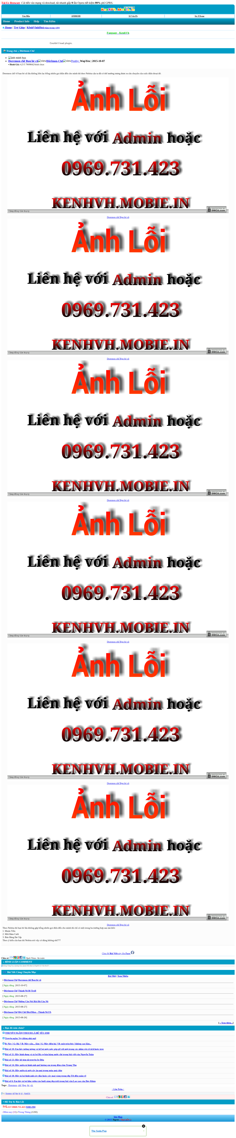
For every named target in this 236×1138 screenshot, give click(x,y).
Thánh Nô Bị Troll (27, 990)
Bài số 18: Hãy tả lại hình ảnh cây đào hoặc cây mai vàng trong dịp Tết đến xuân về (45, 1075)
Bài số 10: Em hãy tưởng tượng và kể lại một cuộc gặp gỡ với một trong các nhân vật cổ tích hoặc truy (54, 1049)
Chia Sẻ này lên (116, 953)
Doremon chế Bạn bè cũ (118, 217)
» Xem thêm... (226, 1023)
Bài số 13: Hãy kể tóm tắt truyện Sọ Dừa (24, 1059)
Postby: (75, 61)
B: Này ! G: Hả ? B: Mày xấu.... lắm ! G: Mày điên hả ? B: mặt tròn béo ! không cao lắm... (48, 1043)
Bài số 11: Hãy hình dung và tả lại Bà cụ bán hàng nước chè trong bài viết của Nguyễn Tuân (49, 1054)
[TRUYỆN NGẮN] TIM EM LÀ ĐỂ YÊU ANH (27, 1033)
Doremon (12, 1085)
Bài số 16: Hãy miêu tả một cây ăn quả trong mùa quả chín (33, 1070)
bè (28, 1085)
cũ (31, 1085)
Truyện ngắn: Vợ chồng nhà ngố (20, 1038)
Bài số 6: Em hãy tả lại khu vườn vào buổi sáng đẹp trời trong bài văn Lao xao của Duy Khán (50, 1081)
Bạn (24, 1085)
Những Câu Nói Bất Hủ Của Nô (33, 1001)
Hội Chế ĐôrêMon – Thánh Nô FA (34, 1012)
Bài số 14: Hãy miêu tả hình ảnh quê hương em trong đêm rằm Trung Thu (41, 1065)
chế (19, 1085)
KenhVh (27, 1093)
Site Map (118, 1117)
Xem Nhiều (122, 976)
